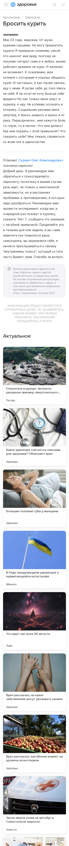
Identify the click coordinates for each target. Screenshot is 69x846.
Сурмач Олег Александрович (40, 160)
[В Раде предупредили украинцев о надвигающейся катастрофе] (34, 559)
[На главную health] (26, 4)
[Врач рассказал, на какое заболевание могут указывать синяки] (34, 682)
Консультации (11, 17)
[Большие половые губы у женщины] (34, 498)
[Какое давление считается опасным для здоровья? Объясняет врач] (34, 437)
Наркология (32, 17)
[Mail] (13, 4)
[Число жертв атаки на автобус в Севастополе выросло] (34, 805)
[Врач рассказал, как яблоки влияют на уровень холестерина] (34, 743)
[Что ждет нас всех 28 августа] (34, 621)
